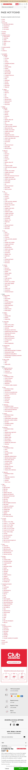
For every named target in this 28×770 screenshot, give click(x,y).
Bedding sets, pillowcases (10, 442)
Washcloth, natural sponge (9, 496)
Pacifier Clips (7, 319)
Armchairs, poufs (8, 461)
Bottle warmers (8, 308)
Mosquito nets (8, 425)
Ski (5, 143)
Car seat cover (7, 542)
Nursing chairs (8, 357)
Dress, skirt (7, 121)
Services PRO (5, 642)
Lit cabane (7, 402)
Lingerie (6, 271)
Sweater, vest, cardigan (10, 281)
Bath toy (5, 593)
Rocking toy (6, 592)
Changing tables (8, 381)
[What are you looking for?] (25, 7)
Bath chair (6, 489)
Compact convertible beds (10, 394)
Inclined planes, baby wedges (11, 418)
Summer (5, 588)
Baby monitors (8, 416)
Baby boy (7, 92)
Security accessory (7, 626)
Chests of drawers (9, 378)
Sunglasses (6, 634)
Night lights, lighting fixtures (10, 456)
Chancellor (6, 571)
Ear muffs (5, 636)
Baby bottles (7, 298)
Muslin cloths (7, 364)
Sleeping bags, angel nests (10, 432)
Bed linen (7, 83)
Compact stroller (7, 559)
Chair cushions (8, 334)
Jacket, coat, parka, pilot (10, 138)
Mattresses (7, 80)
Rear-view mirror (7, 537)
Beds (6, 78)
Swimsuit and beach (9, 145)
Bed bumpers (8, 439)
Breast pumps (8, 348)
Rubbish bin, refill (7, 514)
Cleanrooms (7, 371)
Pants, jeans (7, 133)
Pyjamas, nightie (8, 273)
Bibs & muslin (7, 73)
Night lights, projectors (10, 477)
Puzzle (5, 597)
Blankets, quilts (8, 437)
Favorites (4, 31)
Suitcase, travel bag (8, 554)
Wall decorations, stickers (10, 458)
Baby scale (6, 501)
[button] (1, 4)
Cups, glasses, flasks (9, 326)
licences (6, 113)
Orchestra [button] (4, 746)
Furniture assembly (6, 47)
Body (6, 118)
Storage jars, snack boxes (10, 329)
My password (6, 25)
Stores (3, 21)
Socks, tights (7, 140)
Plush (5, 609)
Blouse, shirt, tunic (9, 128)
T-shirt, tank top (8, 278)
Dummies (7, 480)
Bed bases (7, 395)
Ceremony (7, 116)
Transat (5, 614)
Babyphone (6, 628)
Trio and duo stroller (8, 561)
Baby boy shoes (8, 101)
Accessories (7, 141)
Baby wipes (6, 504)
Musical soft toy (7, 610)
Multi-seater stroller (8, 566)
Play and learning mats (8, 602)
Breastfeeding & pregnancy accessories (13, 355)
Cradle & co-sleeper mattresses (11, 407)
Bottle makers (8, 310)
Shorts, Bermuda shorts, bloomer (12, 136)
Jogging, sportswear (9, 131)
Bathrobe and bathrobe (9, 494)
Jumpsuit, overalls (8, 124)
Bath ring (5, 491)
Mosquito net (6, 581)
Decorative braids (8, 453)
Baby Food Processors (9, 338)
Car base (5, 533)
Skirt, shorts (7, 206)
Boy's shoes (7, 104)
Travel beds (7, 399)
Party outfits (7, 146)
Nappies (5, 512)
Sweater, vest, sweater (9, 129)
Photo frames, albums (9, 459)
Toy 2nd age (6, 587)
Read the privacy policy (5, 764)
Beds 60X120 (8, 390)
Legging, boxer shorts (9, 134)
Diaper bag (6, 569)
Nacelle (5, 568)
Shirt (6, 169)
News (6, 109)
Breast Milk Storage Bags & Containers (13, 350)
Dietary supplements (9, 343)
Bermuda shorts (8, 247)
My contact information (8, 24)
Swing (5, 617)
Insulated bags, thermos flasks (11, 331)
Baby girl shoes (8, 99)
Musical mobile (7, 612)
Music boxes (7, 482)
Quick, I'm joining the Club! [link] (14, 662)
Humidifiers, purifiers (9, 423)
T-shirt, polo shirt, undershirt (11, 126)
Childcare (5, 55)
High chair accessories (9, 336)
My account (4, 22)
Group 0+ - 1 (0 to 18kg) (9, 523)
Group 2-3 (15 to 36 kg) (9, 530)
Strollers (6, 61)
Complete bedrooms (9, 75)
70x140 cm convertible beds (11, 392)
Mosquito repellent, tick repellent (11, 638)
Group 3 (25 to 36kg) (8, 531)
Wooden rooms (8, 369)
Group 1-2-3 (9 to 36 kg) (9, 528)
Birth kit (6, 114)
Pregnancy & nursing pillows (11, 353)
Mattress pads (8, 434)
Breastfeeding (8, 72)
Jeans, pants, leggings (9, 283)
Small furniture (8, 468)
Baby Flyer (6, 499)
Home (3, 19)
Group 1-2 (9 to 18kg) (8, 525)
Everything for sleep (9, 376)
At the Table (7, 70)
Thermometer (6, 497)
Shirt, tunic (7, 280)
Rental (3, 644)
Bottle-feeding (8, 66)
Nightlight (6, 633)
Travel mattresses (8, 411)
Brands (3, 640)
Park (4, 619)
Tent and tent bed (7, 552)
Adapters (5, 576)
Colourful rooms (8, 372)
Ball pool (5, 622)
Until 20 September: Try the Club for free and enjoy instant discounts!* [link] (14, 1)
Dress (6, 199)
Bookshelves (7, 464)
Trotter (5, 615)
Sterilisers (7, 307)
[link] (17, 4)
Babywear (7, 444)
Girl (5, 94)
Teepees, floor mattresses (10, 469)
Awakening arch (7, 605)
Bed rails (6, 421)
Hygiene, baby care (8, 492)
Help (3, 49)
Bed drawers (7, 397)
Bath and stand (7, 487)
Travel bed (6, 545)
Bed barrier (6, 631)
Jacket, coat (7, 288)
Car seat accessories (8, 535)
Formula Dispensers (9, 302)
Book (5, 595)
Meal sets (7, 328)
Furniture (7, 77)
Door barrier (6, 629)
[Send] (24, 737)
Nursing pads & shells (9, 352)
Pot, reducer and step (8, 516)
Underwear (7, 221)
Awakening (6, 38)
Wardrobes (7, 383)
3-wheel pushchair (7, 563)
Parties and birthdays (8, 604)
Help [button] (3, 742)
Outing (5, 39)
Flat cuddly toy (7, 607)
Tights (6, 286)
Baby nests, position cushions (11, 420)
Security (6, 65)
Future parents (7, 36)
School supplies (7, 598)
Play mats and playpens (8, 620)
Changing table (7, 509)
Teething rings (8, 315)
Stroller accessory (7, 574)
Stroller (5, 564)
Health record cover (8, 507)
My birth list (6, 27)
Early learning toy (7, 590)
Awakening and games (9, 63)
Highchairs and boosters (10, 333)
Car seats (7, 58)
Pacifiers (6, 68)
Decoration (7, 85)
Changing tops (8, 380)
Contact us (4, 50)
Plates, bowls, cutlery (9, 324)
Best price (7, 111)
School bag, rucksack (8, 600)
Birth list (4, 33)
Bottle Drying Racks (9, 305)
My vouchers (6, 29)
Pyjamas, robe (8, 220)
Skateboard (6, 578)
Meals (5, 43)
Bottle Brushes (8, 303)
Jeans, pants (7, 210)
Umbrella (5, 573)
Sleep (5, 44)
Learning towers (8, 340)
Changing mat (6, 511)
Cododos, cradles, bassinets (11, 385)
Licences (6, 155)
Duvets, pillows (8, 440)
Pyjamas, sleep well (9, 119)
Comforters (7, 478)
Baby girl (6, 90)
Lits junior (7, 400)
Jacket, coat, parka (9, 215)
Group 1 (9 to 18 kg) (8, 526)
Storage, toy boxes (9, 466)
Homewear (7, 275)
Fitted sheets (7, 435)
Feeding (6, 341)
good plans (4, 54)
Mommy (6, 97)
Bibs (6, 362)
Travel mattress (7, 547)
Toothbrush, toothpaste (9, 506)
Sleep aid (7, 87)
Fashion (5, 89)
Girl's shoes (7, 102)
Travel (6, 60)
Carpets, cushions (8, 463)
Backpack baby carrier (8, 550)
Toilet (6, 56)
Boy (5, 96)
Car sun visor (6, 538)
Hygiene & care (7, 41)
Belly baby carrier (7, 549)
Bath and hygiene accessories (10, 502)
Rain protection (7, 580)
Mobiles (6, 454)
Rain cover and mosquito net (10, 540)
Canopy (6, 451)
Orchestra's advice (6, 35)
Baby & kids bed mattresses (11, 409)
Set (5, 123)
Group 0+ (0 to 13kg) (8, 521)
